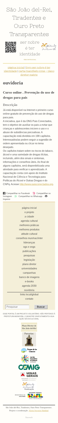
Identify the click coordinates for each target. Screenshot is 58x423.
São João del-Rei (28, 9)
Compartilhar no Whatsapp (30, 196)
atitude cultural (29, 234)
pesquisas (29, 255)
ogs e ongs (29, 247)
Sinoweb (29, 417)
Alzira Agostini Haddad (38, 411)
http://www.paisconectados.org (36, 184)
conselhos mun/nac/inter (29, 238)
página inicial (16, 67)
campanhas (29, 272)
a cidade (29, 216)
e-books (29, 281)
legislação (29, 259)
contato (29, 298)
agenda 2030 (29, 285)
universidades (29, 268)
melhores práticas (29, 225)
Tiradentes (26, 18)
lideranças (29, 242)
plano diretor (29, 264)
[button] (29, 188)
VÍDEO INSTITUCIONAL (30, 59)
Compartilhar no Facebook (18, 193)
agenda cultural (29, 221)
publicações (29, 251)
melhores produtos (29, 229)
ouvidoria (29, 290)
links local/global (29, 294)
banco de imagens (29, 277)
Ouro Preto (29, 26)
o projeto (29, 212)
